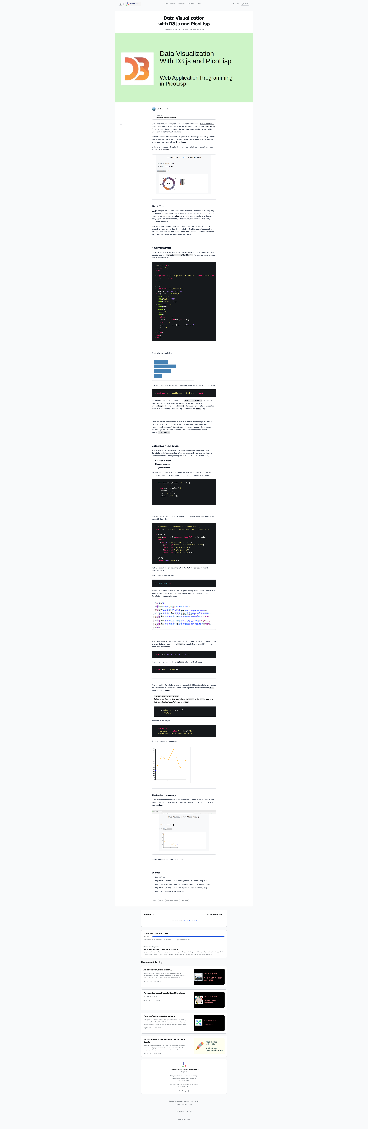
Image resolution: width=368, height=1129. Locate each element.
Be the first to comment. (189, 921)
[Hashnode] (189, 1091)
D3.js (154, 210)
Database (191, 4)
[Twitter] (179, 1091)
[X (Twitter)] (167, 109)
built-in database (207, 123)
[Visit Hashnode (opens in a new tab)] (184, 1119)
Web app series (193, 567)
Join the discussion (216, 914)
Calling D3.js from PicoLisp (124, 133)
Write (246, 4)
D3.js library (181, 142)
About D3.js (122, 127)
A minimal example (125, 130)
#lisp (154, 900)
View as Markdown (198, 29)
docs (168, 690)
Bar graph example (163, 460)
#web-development (172, 900)
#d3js (161, 900)
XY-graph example (162, 467)
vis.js (187, 216)
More (199, 4)
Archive (178, 1105)
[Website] (185, 1091)
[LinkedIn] (182, 1091)
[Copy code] (213, 264)
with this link (164, 149)
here (161, 805)
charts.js (178, 216)
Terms (190, 1105)
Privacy (184, 1105)
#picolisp (185, 900)
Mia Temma (161, 109)
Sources (122, 140)
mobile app (210, 126)
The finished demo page (126, 137)
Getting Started (169, 4)
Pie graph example (162, 464)
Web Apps (181, 4)
